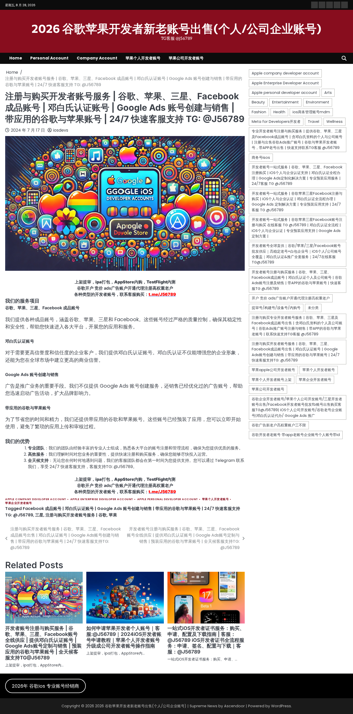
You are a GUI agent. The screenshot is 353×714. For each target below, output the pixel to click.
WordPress (281, 706)
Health (279, 111)
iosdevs (60, 130)
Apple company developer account (35, 499)
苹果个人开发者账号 (143, 58)
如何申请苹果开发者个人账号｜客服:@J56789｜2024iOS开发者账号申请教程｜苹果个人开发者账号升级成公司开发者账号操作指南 (124, 637)
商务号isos (261, 157)
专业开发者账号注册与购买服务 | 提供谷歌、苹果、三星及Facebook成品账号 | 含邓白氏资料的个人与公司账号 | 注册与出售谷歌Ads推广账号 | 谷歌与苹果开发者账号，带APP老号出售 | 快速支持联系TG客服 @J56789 (297, 139)
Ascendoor (234, 706)
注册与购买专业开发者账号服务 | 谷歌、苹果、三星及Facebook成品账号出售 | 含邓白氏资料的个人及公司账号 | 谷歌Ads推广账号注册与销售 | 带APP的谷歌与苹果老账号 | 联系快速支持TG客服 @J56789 (297, 325)
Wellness (334, 121)
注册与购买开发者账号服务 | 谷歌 (76, 515)
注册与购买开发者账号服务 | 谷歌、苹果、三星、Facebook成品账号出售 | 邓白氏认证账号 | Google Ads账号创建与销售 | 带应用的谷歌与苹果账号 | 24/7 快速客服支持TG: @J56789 (296, 352)
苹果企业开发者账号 (18, 503)
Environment (317, 102)
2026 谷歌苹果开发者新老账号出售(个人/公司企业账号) (176, 28)
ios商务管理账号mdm (311, 111)
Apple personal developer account (167, 499)
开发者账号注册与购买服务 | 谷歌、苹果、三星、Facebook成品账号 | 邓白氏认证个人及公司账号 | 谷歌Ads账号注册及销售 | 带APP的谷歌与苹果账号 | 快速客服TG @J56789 (297, 280)
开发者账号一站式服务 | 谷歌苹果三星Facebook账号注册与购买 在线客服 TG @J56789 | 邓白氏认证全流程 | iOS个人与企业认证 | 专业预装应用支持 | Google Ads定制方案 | (297, 228)
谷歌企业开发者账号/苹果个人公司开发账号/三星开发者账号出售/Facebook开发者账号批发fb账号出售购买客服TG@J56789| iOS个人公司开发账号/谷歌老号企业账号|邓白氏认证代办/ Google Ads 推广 (297, 407)
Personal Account (49, 58)
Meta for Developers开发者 (276, 121)
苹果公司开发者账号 (186, 58)
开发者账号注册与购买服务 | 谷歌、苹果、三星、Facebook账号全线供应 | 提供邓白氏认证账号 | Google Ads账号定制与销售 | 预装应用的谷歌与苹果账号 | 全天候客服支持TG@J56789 (43, 643)
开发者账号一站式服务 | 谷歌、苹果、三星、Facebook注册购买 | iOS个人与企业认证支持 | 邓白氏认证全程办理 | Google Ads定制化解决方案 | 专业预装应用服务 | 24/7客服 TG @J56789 (297, 175)
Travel (313, 121)
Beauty (258, 102)
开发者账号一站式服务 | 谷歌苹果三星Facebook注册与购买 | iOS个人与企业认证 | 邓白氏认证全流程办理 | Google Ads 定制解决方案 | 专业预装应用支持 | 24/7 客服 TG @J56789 (297, 201)
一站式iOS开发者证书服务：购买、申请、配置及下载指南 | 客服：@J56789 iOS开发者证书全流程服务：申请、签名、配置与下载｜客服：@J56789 (205, 640)
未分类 (313, 307)
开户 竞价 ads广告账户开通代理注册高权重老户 (291, 298)
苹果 (113, 515)
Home (15, 58)
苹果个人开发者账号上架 (271, 379)
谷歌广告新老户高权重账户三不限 (279, 425)
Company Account (97, 58)
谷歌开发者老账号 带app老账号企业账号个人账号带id (296, 434)
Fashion (259, 111)
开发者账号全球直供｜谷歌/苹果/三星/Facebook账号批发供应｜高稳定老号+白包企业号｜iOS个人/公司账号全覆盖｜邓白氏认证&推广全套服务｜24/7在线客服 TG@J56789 (296, 254)
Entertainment (285, 102)
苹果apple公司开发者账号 (273, 369)
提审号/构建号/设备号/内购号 (276, 307)
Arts (328, 92)
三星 (39, 515)
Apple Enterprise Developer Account (101, 499)
